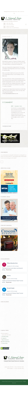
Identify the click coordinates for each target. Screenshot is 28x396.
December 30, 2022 (6, 36)
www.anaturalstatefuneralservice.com (10, 93)
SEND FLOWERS (10, 26)
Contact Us (4, 338)
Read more (8, 269)
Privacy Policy (4, 343)
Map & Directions (5, 339)
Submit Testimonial (5, 341)
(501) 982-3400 (9, 23)
